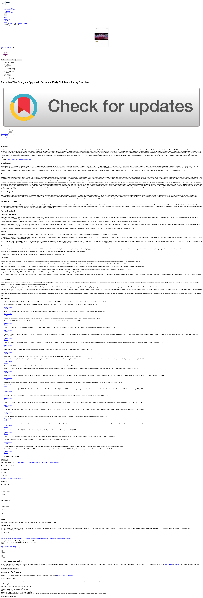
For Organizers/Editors (9, 9)
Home (5, 17)
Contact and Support (65, 538)
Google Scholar (8, 307)
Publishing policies (37, 538)
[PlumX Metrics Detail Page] (5, 54)
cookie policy (177, 564)
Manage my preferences (13, 568)
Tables (13, 59)
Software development (6, 547)
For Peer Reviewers (9, 12)
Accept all (3, 568)
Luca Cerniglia (4, 136)
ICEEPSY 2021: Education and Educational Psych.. (17, 23)
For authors (8, 538)
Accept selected (11, 596)
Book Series (7, 19)
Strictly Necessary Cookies (9, 578)
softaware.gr (17, 547)
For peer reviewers (27, 538)
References (19, 59)
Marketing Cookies (7, 584)
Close (2, 552)
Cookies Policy (12, 546)
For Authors (7, 11)
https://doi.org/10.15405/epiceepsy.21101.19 (12, 478)
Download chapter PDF (7, 47)
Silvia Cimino (4, 135)
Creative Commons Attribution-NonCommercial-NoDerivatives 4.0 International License (38, 462)
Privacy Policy (4, 546)
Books (5, 22)
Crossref (6, 308)
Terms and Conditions (54, 538)
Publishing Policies (8, 8)
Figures (8, 59)
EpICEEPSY (7, 20)
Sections (3, 59)
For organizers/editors (17, 538)
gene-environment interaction (23, 159)
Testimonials (45, 538)
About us (6, 7)
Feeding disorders (11, 159)
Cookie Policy (70, 575)
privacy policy (168, 564)
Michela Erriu (4, 134)
